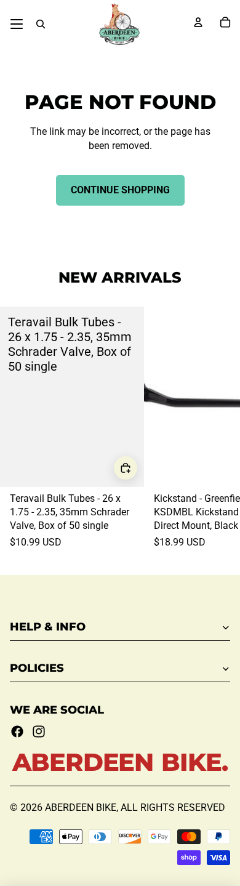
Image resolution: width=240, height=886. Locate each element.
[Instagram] (38, 731)
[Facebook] (17, 731)
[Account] (198, 22)
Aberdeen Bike (80, 807)
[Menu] (16, 24)
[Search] (40, 24)
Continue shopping (120, 190)
